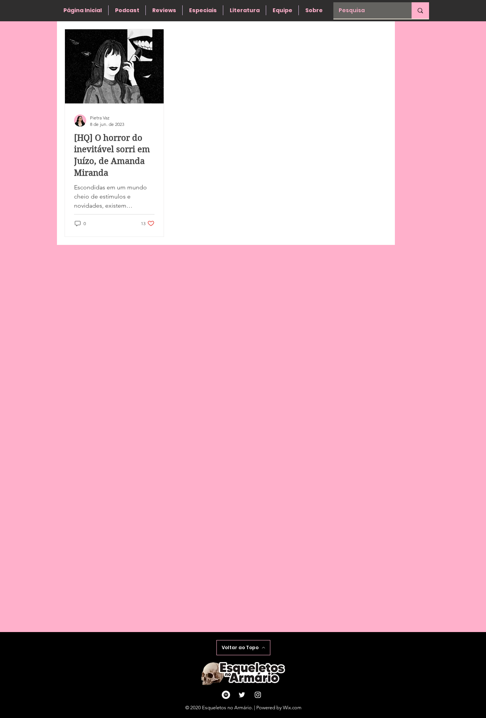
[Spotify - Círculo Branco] (226, 695)
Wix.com (292, 707)
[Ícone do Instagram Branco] (258, 695)
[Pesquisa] (420, 10)
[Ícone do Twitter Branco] (242, 695)
